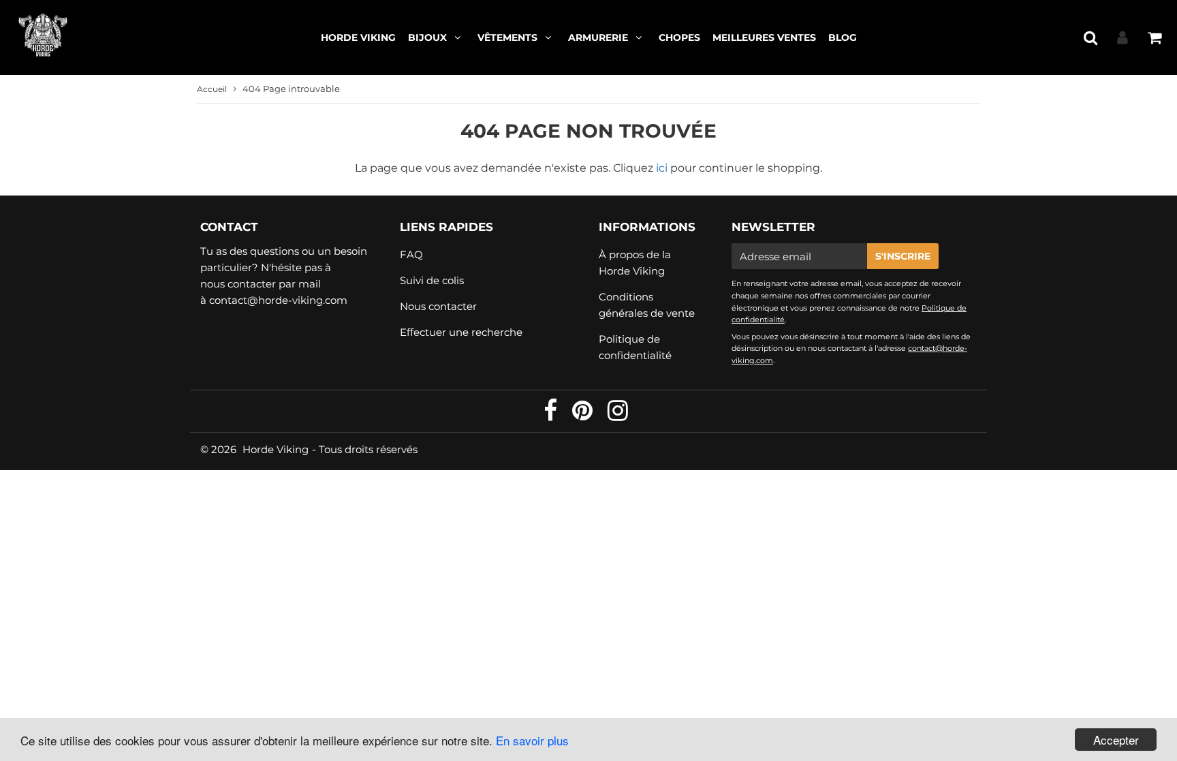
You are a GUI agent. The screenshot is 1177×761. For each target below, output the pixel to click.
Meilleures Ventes (764, 37)
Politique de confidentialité (635, 347)
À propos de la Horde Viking (635, 262)
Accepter (1116, 739)
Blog (842, 37)
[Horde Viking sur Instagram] (617, 415)
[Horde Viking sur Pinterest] (584, 415)
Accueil (212, 89)
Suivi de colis (432, 280)
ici (662, 167)
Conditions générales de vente (647, 305)
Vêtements (507, 37)
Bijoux (427, 37)
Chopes (679, 37)
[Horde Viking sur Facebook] (551, 415)
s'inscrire (902, 256)
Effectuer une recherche (461, 332)
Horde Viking (358, 37)
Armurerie (598, 37)
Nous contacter (438, 306)
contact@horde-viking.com (278, 300)
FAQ (411, 254)
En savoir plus (532, 740)
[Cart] (1154, 37)
